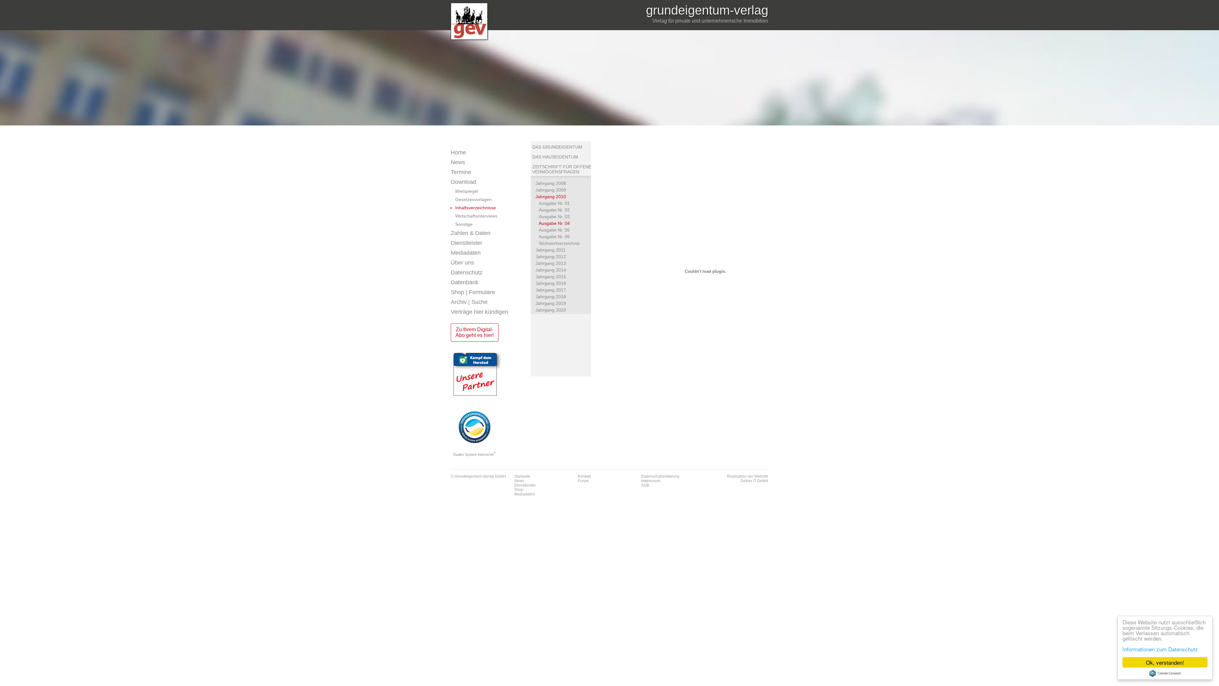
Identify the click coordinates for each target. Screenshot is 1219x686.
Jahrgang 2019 (551, 303)
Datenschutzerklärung (660, 476)
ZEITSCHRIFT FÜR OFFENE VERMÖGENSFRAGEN (561, 169)
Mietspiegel (466, 191)
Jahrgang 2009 (551, 189)
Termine (461, 172)
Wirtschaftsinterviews (476, 216)
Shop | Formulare (473, 292)
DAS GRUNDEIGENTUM (557, 147)
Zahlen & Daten (470, 233)
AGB (645, 485)
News (458, 162)
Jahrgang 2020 (551, 310)
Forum (583, 481)
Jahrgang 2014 (551, 269)
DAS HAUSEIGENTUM (555, 156)
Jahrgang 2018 (551, 296)
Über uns (462, 262)
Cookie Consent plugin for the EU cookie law (1165, 673)
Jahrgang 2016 (551, 283)
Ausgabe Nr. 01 (554, 203)
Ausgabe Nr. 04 (554, 223)
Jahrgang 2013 (551, 263)
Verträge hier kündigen (479, 312)
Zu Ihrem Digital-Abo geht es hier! (475, 332)
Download (463, 182)
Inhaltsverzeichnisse (475, 207)
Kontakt (584, 476)
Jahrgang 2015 (551, 276)
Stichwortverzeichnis (559, 243)
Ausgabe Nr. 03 (554, 216)
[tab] (491, 162)
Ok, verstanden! (1165, 662)
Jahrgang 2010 (551, 196)
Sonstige (464, 224)
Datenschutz (467, 272)
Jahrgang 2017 (551, 290)
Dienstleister (466, 243)
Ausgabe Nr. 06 (554, 236)
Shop (518, 490)
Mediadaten (466, 253)
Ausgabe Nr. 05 (554, 229)
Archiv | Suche (469, 302)
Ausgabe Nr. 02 (554, 209)
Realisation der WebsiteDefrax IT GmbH (747, 478)
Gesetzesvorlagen (473, 199)
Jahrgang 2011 (551, 249)
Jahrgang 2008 (551, 183)
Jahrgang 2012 (551, 256)
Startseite (522, 476)
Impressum (650, 481)
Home (458, 152)
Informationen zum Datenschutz (1160, 649)
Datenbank (464, 282)
